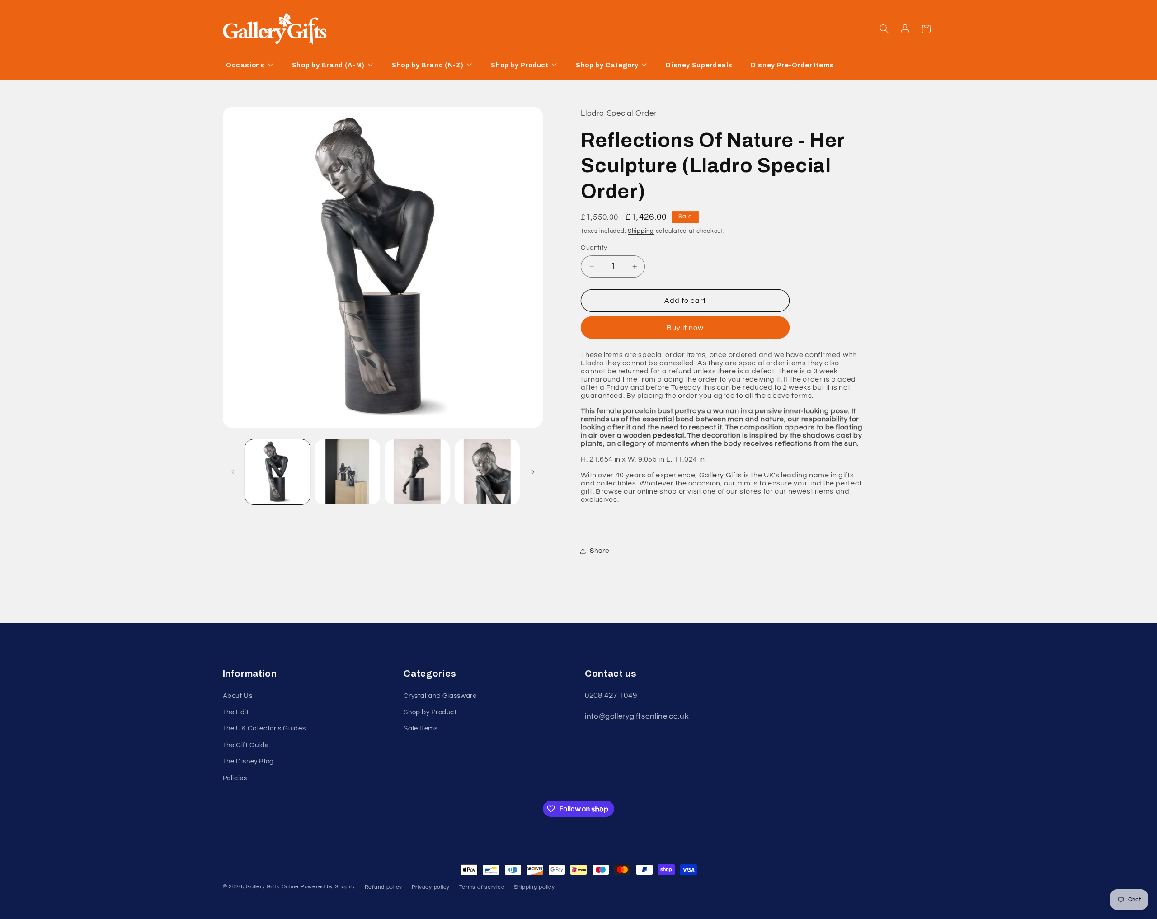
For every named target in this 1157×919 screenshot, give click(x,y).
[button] (884, 29)
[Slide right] (533, 472)
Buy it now (685, 327)
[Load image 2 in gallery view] (347, 471)
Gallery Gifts (720, 475)
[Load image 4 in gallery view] (487, 471)
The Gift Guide (246, 745)
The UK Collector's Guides (264, 729)
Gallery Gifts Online (273, 886)
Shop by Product (430, 712)
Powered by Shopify (328, 886)
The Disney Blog (248, 761)
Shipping (641, 231)
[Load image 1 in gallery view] (277, 471)
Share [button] (599, 550)
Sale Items (420, 729)
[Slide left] (233, 472)
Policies (235, 778)
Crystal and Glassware (440, 696)
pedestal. (669, 435)
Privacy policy (431, 887)
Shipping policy (534, 887)
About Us (238, 696)
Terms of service (482, 887)
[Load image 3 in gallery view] (417, 471)
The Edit (236, 712)
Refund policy (384, 887)
